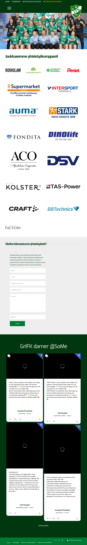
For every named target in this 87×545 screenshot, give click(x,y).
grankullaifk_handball (60, 415)
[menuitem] (8, 1)
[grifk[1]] (76, 11)
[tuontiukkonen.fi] (33, 70)
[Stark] (63, 112)
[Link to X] (59, 540)
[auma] (24, 112)
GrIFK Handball (62, 413)
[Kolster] (23, 186)
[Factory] (13, 227)
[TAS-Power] (63, 186)
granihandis (22, 413)
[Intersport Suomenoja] (63, 89)
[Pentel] (74, 70)
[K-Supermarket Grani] (23, 90)
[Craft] (24, 209)
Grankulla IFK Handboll (24, 411)
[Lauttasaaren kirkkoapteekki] (54, 70)
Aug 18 (31, 507)
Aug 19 (29, 413)
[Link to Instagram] (62, 540)
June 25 (66, 512)
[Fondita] (23, 137)
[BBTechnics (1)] (63, 209)
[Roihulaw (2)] (13, 70)
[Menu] (8, 8)
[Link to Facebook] (55, 540)
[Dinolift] (63, 136)
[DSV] (63, 160)
